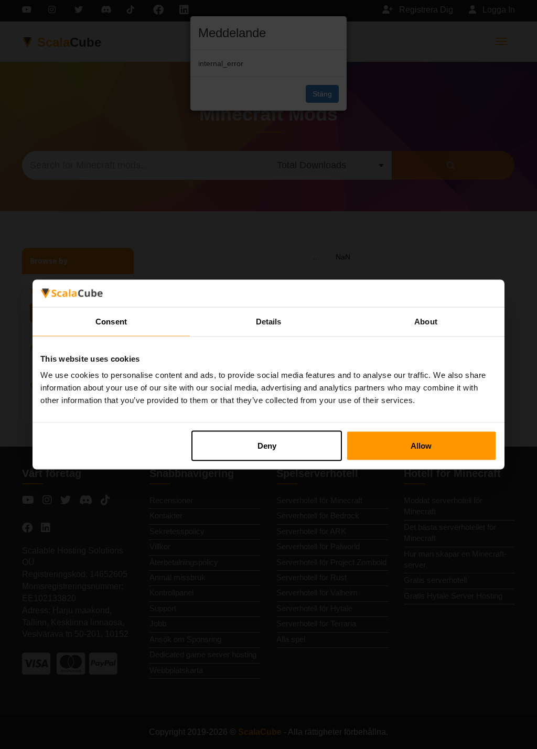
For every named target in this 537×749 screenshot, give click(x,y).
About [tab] (425, 321)
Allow (421, 445)
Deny (266, 445)
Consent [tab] (111, 321)
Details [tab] (269, 321)
